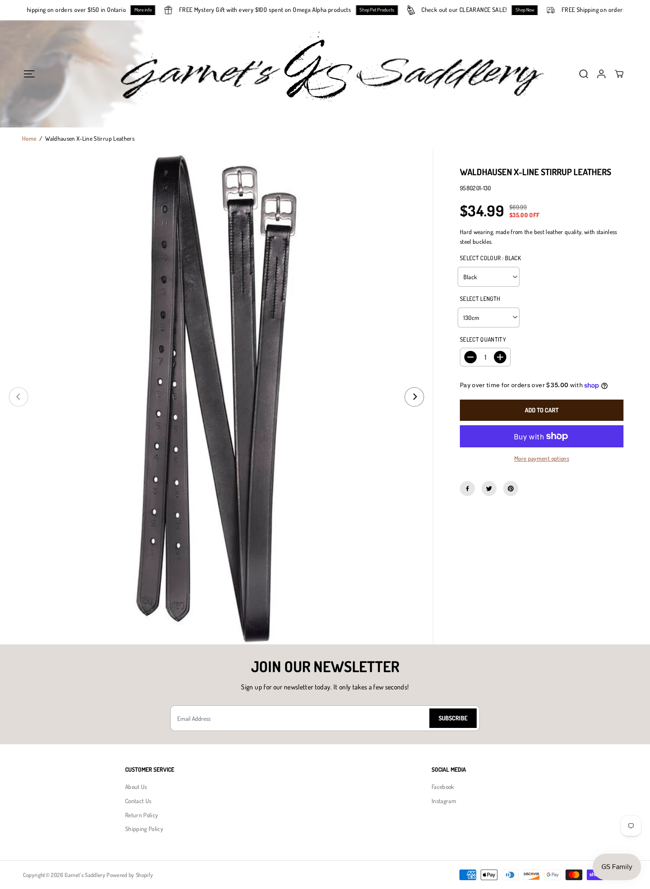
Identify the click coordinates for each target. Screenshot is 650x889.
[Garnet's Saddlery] (325, 74)
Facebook (443, 786)
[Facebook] (467, 488)
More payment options (541, 458)
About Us (136, 786)
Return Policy (141, 815)
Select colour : (490, 258)
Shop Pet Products (386, 10)
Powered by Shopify (130, 874)
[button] (29, 74)
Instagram (444, 800)
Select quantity (483, 339)
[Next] (414, 397)
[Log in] (601, 74)
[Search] (584, 74)
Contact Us (138, 800)
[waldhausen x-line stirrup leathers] (216, 396)
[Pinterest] (510, 488)
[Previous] (18, 397)
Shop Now (533, 10)
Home (29, 138)
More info (152, 10)
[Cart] (619, 74)
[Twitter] (489, 488)
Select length (480, 298)
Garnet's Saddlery (85, 874)
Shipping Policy (144, 828)
